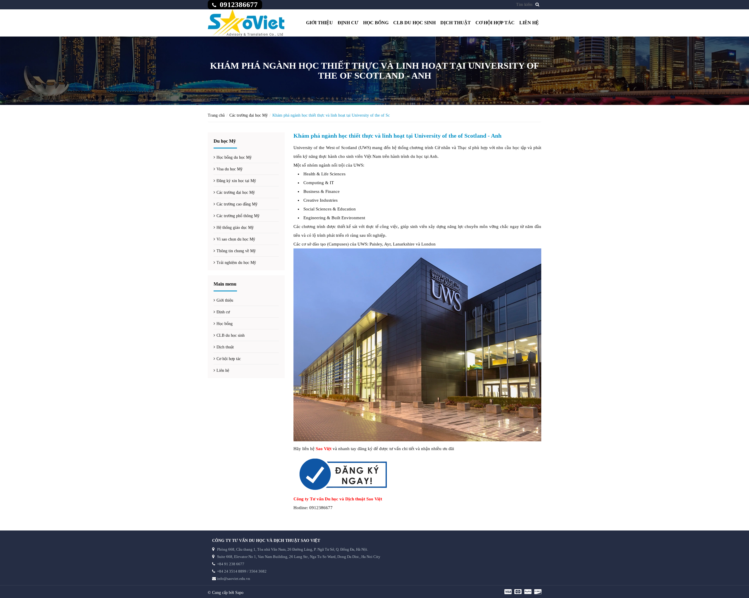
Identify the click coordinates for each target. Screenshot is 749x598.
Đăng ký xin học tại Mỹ (236, 181)
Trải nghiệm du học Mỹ (236, 262)
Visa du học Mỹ (230, 169)
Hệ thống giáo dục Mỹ (235, 227)
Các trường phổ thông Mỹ (238, 216)
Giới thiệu (319, 22)
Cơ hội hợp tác (495, 22)
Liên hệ (529, 22)
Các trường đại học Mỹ (248, 115)
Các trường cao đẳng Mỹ (237, 204)
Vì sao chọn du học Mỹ (236, 239)
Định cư (348, 22)
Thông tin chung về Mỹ (236, 251)
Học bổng (376, 22)
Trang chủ (216, 115)
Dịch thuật (455, 22)
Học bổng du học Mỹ (234, 157)
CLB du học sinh (414, 22)
